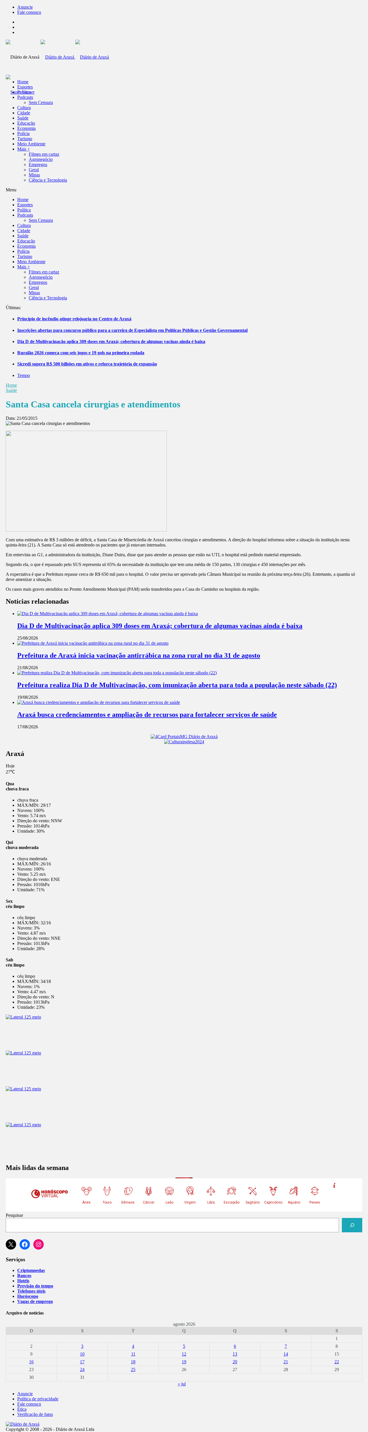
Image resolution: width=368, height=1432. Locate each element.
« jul (182, 1383)
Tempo (23, 375)
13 (235, 1354)
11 (133, 1354)
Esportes (25, 86)
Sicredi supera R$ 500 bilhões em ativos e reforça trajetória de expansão (87, 363)
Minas (34, 174)
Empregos (38, 164)
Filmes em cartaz (44, 154)
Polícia (23, 133)
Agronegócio (41, 159)
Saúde (22, 118)
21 (285, 1361)
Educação (26, 123)
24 (82, 1369)
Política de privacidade (37, 1398)
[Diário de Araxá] (75, 57)
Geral (34, 169)
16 (31, 1361)
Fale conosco (29, 12)
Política (24, 92)
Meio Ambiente (31, 143)
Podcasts (25, 97)
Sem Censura (41, 102)
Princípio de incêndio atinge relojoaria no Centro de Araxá (74, 318)
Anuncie (25, 7)
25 (133, 1369)
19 (184, 1361)
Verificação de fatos (35, 1414)
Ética (21, 1409)
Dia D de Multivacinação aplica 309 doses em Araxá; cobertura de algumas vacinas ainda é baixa (111, 341)
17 (82, 1361)
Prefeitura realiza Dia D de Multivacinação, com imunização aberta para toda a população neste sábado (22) (177, 685)
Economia (26, 128)
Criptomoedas (31, 1270)
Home (11, 385)
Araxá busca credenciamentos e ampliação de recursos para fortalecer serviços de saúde (147, 714)
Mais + (23, 149)
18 (133, 1361)
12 (184, 1354)
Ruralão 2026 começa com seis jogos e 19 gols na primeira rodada (80, 352)
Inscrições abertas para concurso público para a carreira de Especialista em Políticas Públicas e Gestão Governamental (132, 330)
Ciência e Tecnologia (48, 180)
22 (336, 1361)
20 (235, 1361)
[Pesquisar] (352, 1225)
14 (285, 1354)
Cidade (23, 112)
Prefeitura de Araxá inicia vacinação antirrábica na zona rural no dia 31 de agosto (138, 655)
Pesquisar (14, 1215)
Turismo (24, 138)
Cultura (24, 107)
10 (82, 1354)
